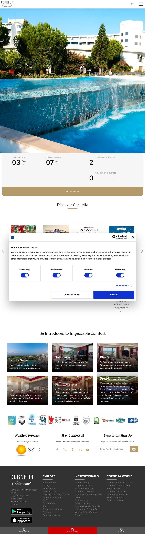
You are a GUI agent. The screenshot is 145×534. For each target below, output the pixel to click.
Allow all (113, 294)
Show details (122, 285)
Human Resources (84, 488)
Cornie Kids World (52, 497)
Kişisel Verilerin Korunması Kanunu (88, 496)
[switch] (57, 275)
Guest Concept (82, 503)
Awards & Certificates (86, 512)
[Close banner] (133, 237)
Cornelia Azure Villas (117, 494)
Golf (45, 500)
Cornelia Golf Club (116, 491)
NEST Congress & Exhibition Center (116, 498)
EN (132, 4)
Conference (49, 503)
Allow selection (72, 294)
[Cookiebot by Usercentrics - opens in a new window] (114, 237)
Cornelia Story (82, 482)
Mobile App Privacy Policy (88, 509)
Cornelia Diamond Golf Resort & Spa (118, 487)
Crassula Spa (49, 491)
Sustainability (82, 515)
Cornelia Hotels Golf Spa (119, 482)
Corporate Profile (83, 485)
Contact (47, 512)
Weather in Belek (51, 515)
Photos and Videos (52, 509)
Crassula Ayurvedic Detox (56, 494)
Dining (46, 485)
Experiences (49, 488)
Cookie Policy (82, 500)
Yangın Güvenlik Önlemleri (88, 506)
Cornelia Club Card (84, 491)
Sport (45, 506)
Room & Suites (50, 482)
